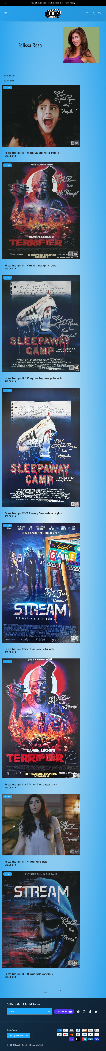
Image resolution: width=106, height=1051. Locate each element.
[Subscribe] (49, 1011)
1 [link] (45, 990)
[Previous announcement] (5, 3)
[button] (6, 14)
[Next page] (60, 991)
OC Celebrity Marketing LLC (22, 1045)
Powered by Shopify (38, 1045)
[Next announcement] (101, 3)
